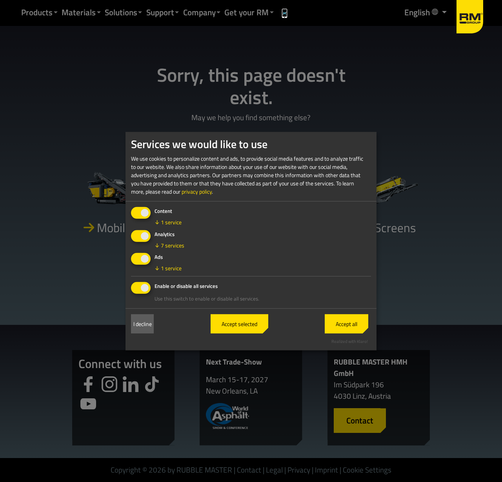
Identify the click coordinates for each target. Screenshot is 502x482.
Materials (79, 12)
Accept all (346, 324)
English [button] (421, 11)
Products (37, 12)
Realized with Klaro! (349, 341)
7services (169, 245)
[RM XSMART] (284, 13)
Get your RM (246, 12)
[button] (56, 12)
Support (160, 12)
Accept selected (239, 324)
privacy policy (197, 191)
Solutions (121, 12)
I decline (142, 324)
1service (168, 222)
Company (199, 12)
